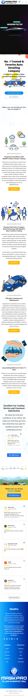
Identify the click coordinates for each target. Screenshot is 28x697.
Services (7, 652)
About (7, 648)
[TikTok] (9, 639)
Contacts (7, 658)
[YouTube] (12, 639)
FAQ (7, 662)
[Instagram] (15, 639)
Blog (21, 655)
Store (20, 652)
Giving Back (21, 662)
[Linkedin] (4, 639)
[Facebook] (17, 639)
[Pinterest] (7, 639)
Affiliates (20, 658)
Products (7, 655)
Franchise (20, 648)
